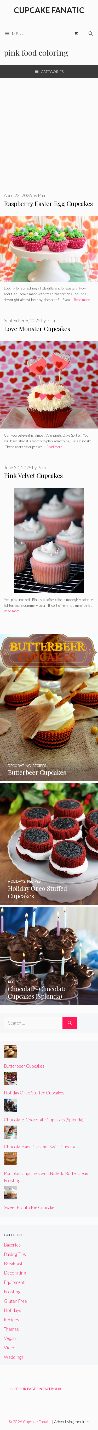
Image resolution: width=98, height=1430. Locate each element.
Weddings (14, 1357)
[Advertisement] (49, 130)
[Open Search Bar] (90, 33)
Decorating (15, 1273)
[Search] (69, 1023)
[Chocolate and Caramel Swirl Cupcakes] (10, 1135)
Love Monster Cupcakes (37, 328)
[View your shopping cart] (76, 33)
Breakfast (13, 1263)
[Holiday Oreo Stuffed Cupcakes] (49, 901)
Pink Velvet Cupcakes (33, 475)
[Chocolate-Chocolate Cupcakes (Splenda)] (49, 1001)
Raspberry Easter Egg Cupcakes (48, 203)
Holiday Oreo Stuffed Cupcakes (34, 1092)
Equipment (14, 1282)
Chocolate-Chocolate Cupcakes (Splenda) (43, 1119)
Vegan (10, 1338)
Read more (82, 300)
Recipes (11, 1319)
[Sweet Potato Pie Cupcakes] (10, 1196)
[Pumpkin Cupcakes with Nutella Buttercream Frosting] (10, 1162)
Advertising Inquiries (72, 1421)
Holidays (12, 1310)
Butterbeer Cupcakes (24, 1066)
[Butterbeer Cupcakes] (49, 777)
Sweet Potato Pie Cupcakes (30, 1207)
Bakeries (12, 1245)
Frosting (12, 1291)
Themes (11, 1329)
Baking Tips (15, 1254)
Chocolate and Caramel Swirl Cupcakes (41, 1146)
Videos (11, 1347)
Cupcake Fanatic (49, 10)
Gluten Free (15, 1301)
